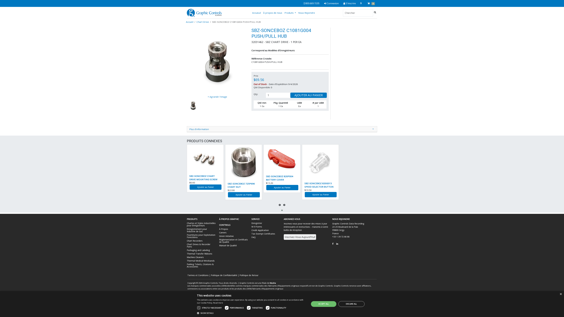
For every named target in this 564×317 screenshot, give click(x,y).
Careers (222, 232)
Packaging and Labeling (198, 250)
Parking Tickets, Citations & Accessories (200, 265)
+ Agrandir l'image (217, 96)
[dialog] (282, 304)
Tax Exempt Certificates (263, 233)
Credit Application (260, 230)
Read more (218, 303)
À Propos (223, 229)
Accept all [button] (323, 304)
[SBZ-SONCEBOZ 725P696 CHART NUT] (243, 162)
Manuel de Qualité (228, 245)
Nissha (273, 283)
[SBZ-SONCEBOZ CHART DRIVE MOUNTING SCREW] (205, 158)
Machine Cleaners (195, 257)
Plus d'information (199, 129)
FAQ (253, 237)
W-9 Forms (256, 226)
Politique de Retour (249, 275)
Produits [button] (289, 12)
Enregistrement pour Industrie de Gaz (197, 230)
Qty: (256, 94)
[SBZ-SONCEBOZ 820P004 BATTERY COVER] (282, 158)
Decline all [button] (351, 304)
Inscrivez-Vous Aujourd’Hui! (300, 237)
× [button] (561, 294)
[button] (282, 210)
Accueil (189, 21)
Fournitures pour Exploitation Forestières (201, 236)
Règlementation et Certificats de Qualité (233, 240)
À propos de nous (272, 12)
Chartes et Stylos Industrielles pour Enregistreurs (201, 224)
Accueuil (257, 12)
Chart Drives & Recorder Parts (198, 245)
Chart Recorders (195, 240)
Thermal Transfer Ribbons (199, 253)
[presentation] (280, 205)
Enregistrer (256, 223)
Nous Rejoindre (306, 12)
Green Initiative (226, 236)
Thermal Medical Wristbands (201, 260)
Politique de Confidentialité (224, 275)
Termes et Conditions (198, 275)
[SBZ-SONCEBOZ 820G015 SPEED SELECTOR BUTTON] (320, 162)
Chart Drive (203, 21)
